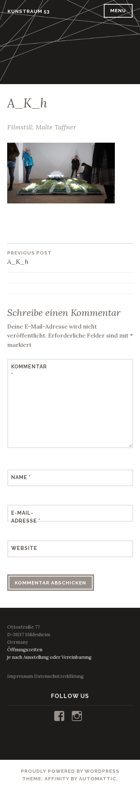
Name (21, 477)
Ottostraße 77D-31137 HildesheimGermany (28, 634)
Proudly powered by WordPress (70, 771)
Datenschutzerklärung (59, 676)
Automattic (97, 778)
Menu (118, 10)
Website (24, 548)
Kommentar (28, 370)
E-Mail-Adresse (26, 517)
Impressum (20, 676)
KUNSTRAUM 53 (29, 11)
